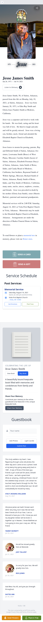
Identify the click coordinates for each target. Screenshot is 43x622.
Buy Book (23, 373)
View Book (11, 373)
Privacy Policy (15, 612)
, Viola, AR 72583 (15, 300)
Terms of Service (27, 612)
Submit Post (21, 446)
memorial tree (29, 235)
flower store (27, 238)
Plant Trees (30, 304)
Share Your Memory (14, 408)
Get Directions (12, 304)
